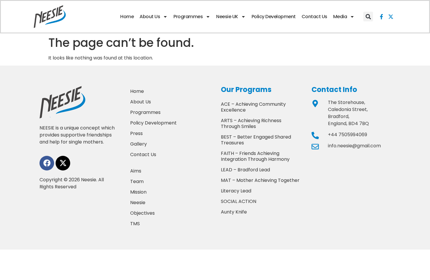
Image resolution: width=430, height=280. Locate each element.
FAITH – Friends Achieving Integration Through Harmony (255, 156)
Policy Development (274, 16)
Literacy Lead (236, 190)
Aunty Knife (234, 212)
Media (340, 16)
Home (127, 16)
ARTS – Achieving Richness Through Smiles (251, 123)
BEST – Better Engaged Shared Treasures (256, 140)
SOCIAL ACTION (238, 201)
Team (137, 181)
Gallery (138, 144)
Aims (135, 171)
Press (136, 133)
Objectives (142, 213)
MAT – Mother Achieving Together (260, 180)
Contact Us (314, 16)
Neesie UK (227, 16)
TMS (135, 223)
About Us (150, 16)
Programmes (188, 16)
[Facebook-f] (381, 16)
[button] (368, 16)
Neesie (137, 202)
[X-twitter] (390, 16)
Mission (138, 192)
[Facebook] (46, 163)
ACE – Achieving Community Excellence (253, 107)
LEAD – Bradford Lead (245, 169)
